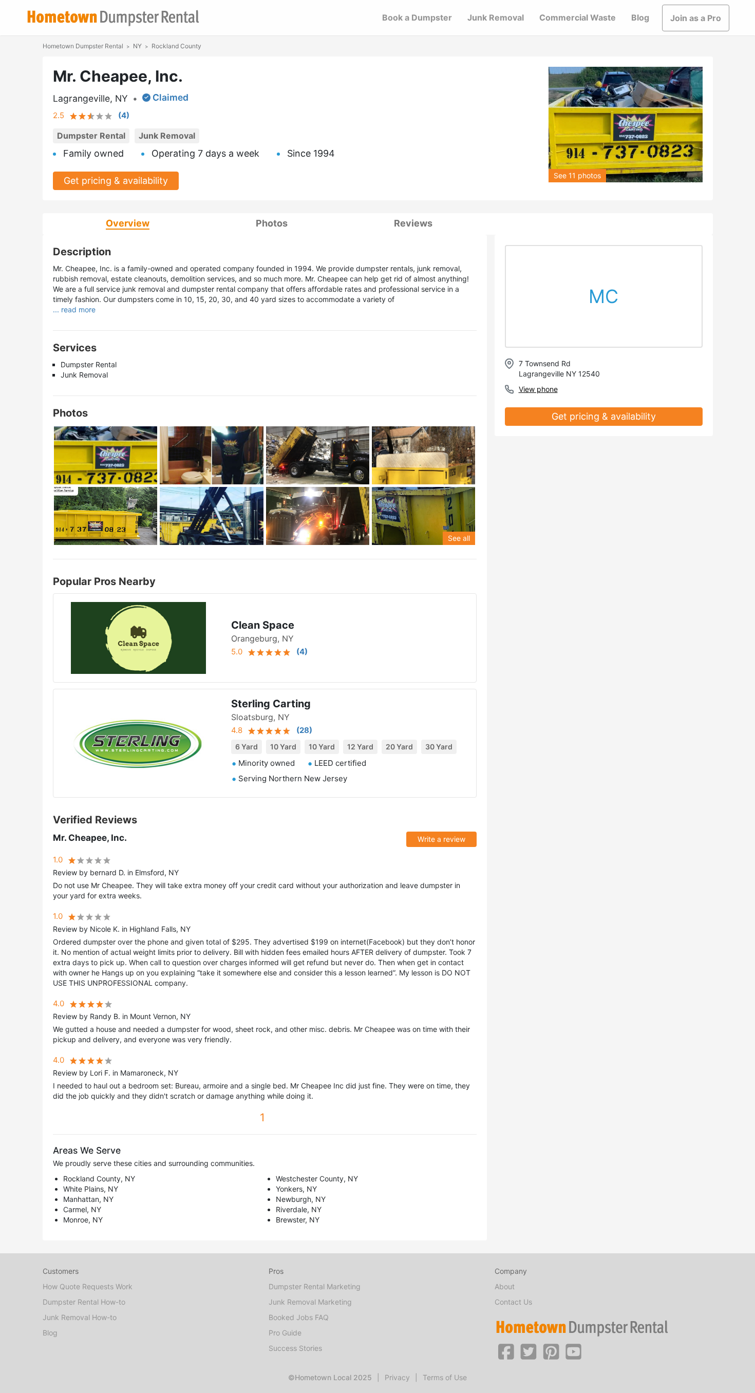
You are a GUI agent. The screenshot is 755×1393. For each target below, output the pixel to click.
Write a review (441, 839)
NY (137, 46)
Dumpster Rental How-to (84, 1301)
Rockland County (176, 46)
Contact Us (513, 1301)
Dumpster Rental (91, 135)
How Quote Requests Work (88, 1286)
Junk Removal (495, 17)
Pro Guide (285, 1332)
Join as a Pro (695, 18)
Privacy (397, 1377)
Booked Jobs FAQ (299, 1317)
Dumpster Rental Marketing (315, 1286)
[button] (506, 1351)
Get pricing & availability (116, 180)
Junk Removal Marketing (310, 1301)
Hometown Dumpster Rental (83, 46)
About (505, 1286)
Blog (640, 17)
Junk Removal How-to (80, 1317)
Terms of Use (445, 1377)
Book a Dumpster (417, 17)
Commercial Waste (577, 17)
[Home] (113, 18)
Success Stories (295, 1348)
